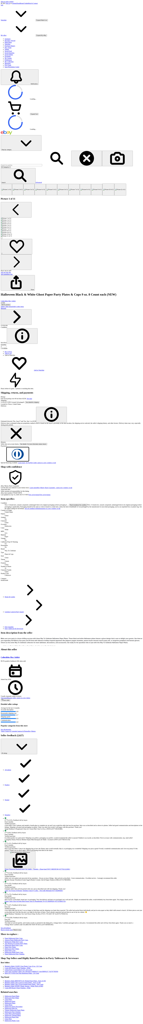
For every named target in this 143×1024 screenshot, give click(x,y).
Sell (2, 5)
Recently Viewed (10, 40)
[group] (71, 227)
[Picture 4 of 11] (40, 189)
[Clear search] (86, 158)
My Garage (8, 58)
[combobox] (21, 165)
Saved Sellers (9, 54)
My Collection (9, 61)
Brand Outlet (24, 3)
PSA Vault (8, 65)
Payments (8, 56)
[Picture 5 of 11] (51, 189)
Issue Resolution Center (12, 67)
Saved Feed (8, 51)
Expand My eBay (41, 35)
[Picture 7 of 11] (74, 189)
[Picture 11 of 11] (120, 190)
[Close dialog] (16, 433)
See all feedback (6, 928)
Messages (8, 63)
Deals (18, 3)
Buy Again (8, 47)
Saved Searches (9, 53)
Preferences (8, 60)
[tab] (71, 489)
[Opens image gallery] (1, 238)
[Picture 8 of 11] (85, 189)
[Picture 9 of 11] (96, 189)
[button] (18, 176)
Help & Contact (33, 3)
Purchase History (10, 46)
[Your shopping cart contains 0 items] (15, 114)
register (14, 3)
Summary (8, 39)
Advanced (39, 182)
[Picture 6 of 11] (62, 189)
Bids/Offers (8, 42)
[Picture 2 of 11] (17, 189)
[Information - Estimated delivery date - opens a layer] (51, 414)
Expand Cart (34, 114)
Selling (7, 49)
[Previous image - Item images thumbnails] (16, 210)
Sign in (8, 3)
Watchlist (7, 44)
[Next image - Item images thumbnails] (16, 262)
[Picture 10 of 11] (108, 190)
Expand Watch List (41, 20)
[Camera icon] (117, 158)
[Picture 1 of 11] (6, 189)
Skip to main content (7, 1)
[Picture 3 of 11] (29, 189)
